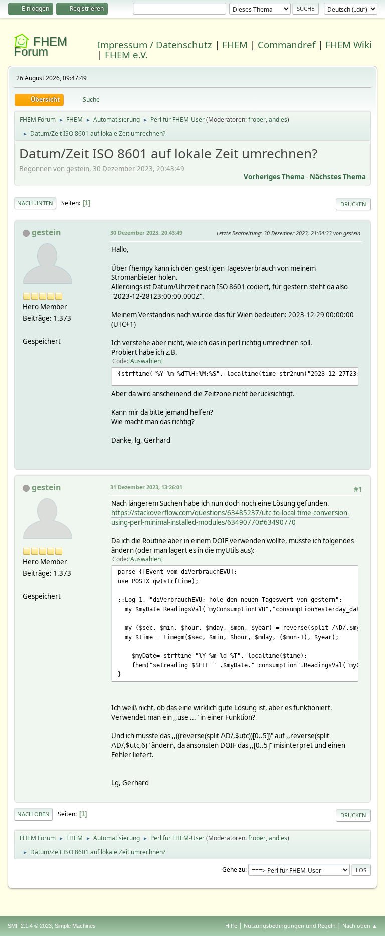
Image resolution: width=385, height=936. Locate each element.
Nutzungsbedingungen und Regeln (290, 925)
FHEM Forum (40, 46)
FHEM (235, 44)
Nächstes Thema (338, 176)
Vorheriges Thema (274, 176)
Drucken (353, 204)
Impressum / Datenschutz (154, 44)
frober (257, 119)
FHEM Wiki (348, 44)
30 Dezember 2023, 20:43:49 (146, 232)
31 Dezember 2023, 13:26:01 (146, 487)
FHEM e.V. (126, 54)
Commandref (286, 44)
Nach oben (33, 814)
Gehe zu (233, 869)
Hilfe (231, 925)
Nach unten (35, 203)
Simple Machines (75, 926)
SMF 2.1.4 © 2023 (30, 926)
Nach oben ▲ (359, 925)
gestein (46, 232)
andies (278, 119)
